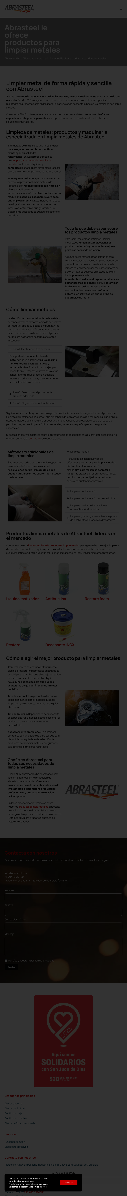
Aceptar (69, 1182)
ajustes (43, 1186)
